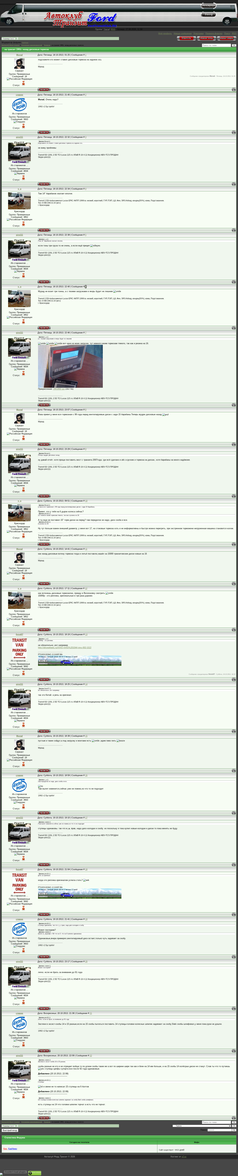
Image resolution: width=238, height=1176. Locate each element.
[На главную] (80, 27)
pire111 (19, 137)
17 (86, 817)
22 (91, 1055)
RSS (113, 29)
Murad (19, 55)
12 (86, 588)
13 (86, 634)
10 (86, 501)
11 (86, 549)
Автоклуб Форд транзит (11, 45)
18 (86, 869)
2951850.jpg (59, 389)
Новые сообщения (183, 33)
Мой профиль (165, 33)
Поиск (227, 33)
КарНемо (25, 42)
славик (19, 95)
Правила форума (213, 33)
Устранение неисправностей (31, 45)
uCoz (184, 1156)
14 (86, 684)
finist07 (19, 634)
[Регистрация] (209, 8)
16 (86, 775)
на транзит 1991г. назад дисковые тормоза (68, 45)
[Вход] (209, 17)
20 (86, 961)
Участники (198, 33)
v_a (19, 189)
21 (91, 1013)
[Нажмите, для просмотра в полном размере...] (70, 387)
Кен (5, 1148)
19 (86, 919)
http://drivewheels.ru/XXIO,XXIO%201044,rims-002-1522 (64, 647)
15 (86, 736)
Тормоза (47, 45)
